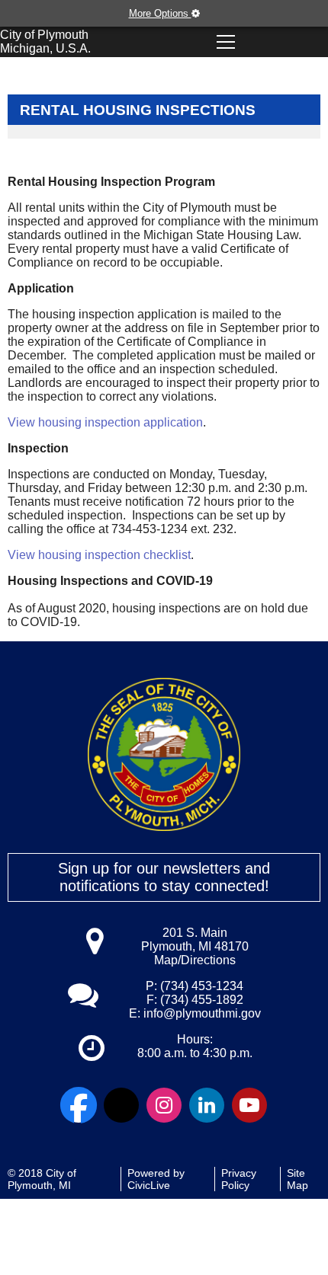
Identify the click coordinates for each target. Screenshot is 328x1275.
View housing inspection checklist (99, 554)
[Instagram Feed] (164, 1105)
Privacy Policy (238, 1179)
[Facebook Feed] (78, 1105)
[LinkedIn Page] (206, 1105)
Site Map (297, 1179)
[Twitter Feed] (121, 1105)
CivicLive (148, 1185)
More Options (160, 13)
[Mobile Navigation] (226, 42)
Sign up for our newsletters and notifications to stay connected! (164, 877)
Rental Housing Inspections (138, 110)
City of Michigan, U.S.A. (45, 41)
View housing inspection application (105, 422)
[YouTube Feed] (249, 1105)
